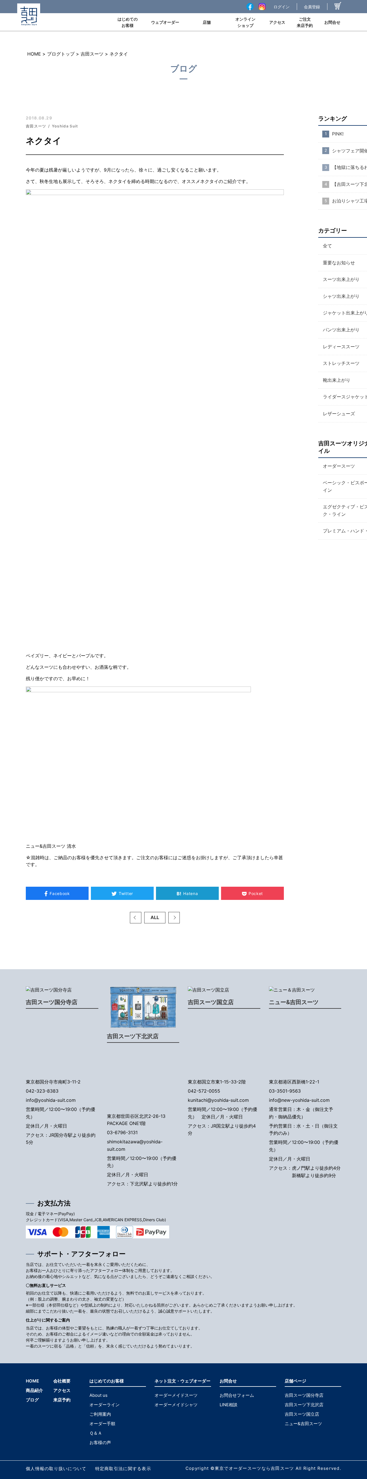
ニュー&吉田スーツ (294, 1002)
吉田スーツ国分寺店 (51, 1002)
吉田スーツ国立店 (211, 1002)
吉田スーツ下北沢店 (133, 1036)
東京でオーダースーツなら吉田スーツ (254, 1468)
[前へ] (135, 917)
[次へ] (174, 917)
